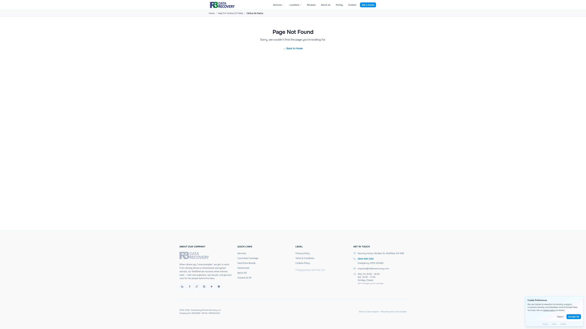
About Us (325, 5)
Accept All (573, 316)
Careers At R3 (244, 277)
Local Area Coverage (247, 258)
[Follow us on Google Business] (204, 286)
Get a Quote (368, 5)
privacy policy (549, 310)
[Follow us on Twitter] (197, 286)
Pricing (339, 5)
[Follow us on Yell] (219, 286)
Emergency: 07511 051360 (370, 263)
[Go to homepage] (206, 255)
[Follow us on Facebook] (189, 286)
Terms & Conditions (304, 258)
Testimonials (243, 268)
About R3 (242, 272)
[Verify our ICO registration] (322, 275)
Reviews (311, 5)
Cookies (563, 324)
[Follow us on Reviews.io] (211, 286)
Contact (352, 5)
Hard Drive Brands (246, 263)
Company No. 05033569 (189, 313)
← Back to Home (293, 48)
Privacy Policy (302, 253)
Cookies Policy (302, 263)
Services (277, 5)
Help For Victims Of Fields (230, 13)
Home (211, 13)
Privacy (545, 324)
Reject (560, 316)
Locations (294, 5)
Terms (554, 324)
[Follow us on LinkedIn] (182, 286)
